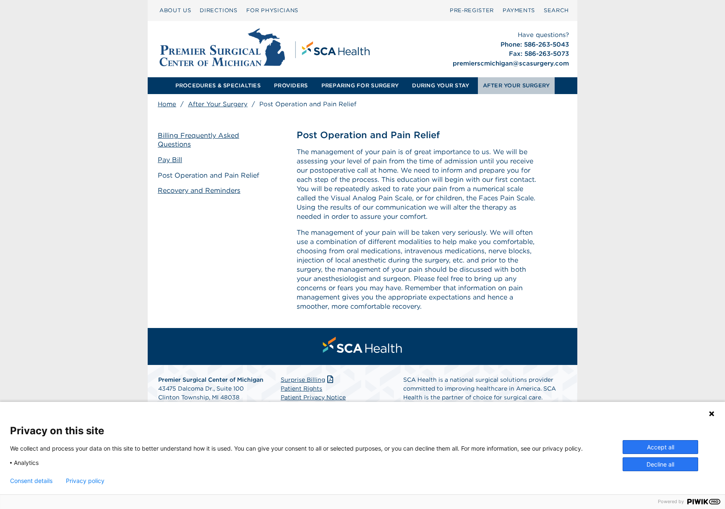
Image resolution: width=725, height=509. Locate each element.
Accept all (660, 447)
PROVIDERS (291, 85)
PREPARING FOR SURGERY (360, 85)
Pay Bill (170, 160)
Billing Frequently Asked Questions (198, 139)
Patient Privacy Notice (313, 397)
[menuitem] (175, 10)
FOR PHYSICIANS (272, 10)
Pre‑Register (472, 10)
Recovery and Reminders (199, 190)
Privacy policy (85, 481)
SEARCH (556, 10)
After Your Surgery (218, 104)
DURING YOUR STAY (440, 85)
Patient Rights (301, 388)
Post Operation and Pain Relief (208, 175)
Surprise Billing (303, 379)
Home (167, 104)
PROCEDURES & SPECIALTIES (218, 85)
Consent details (31, 481)
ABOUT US (175, 10)
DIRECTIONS (218, 10)
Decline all (660, 464)
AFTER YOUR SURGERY (516, 85)
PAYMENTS (519, 10)
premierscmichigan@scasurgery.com (511, 63)
